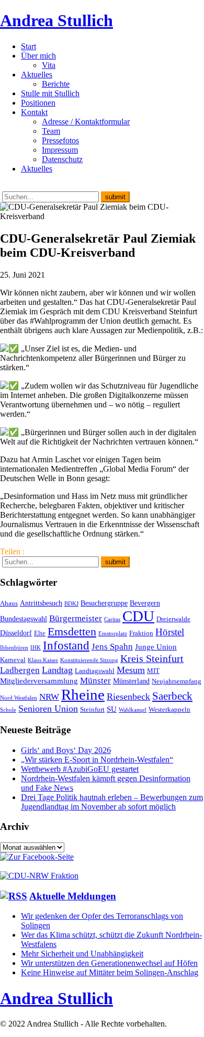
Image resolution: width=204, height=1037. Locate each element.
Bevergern (145, 603)
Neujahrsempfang (176, 681)
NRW (49, 696)
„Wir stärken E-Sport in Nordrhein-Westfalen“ (97, 759)
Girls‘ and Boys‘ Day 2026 (66, 750)
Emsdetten (72, 631)
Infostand (66, 645)
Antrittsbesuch (41, 603)
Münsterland (131, 681)
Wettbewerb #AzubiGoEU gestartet (80, 769)
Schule (8, 710)
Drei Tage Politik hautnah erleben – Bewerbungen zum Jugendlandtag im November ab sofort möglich (112, 802)
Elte (40, 633)
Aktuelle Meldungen (72, 896)
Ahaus (9, 603)
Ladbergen (20, 670)
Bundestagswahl (23, 618)
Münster (95, 681)
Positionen (38, 102)
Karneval (13, 660)
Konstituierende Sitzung (89, 660)
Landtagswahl (95, 671)
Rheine (83, 694)
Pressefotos (60, 140)
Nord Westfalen (18, 698)
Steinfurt (92, 709)
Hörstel (169, 631)
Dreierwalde (173, 619)
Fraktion (141, 633)
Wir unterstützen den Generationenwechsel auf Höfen (109, 963)
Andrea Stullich (56, 20)
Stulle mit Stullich (50, 93)
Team (51, 131)
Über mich (38, 55)
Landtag (57, 670)
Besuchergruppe (104, 603)
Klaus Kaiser (43, 660)
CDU (138, 616)
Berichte (56, 83)
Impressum (60, 149)
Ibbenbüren (14, 648)
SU (112, 708)
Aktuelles (36, 74)
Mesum (131, 670)
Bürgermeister (75, 618)
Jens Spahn (112, 647)
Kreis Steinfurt (152, 658)
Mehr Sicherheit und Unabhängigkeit (82, 953)
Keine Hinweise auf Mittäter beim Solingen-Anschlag (109, 972)
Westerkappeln (169, 709)
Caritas (112, 619)
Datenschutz (62, 159)
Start (28, 46)
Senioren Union (48, 708)
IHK (35, 648)
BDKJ (71, 604)
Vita (48, 65)
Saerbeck (172, 696)
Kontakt (34, 112)
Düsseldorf (16, 633)
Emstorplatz (112, 633)
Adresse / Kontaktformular (86, 121)
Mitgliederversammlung (39, 680)
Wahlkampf (132, 710)
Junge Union (156, 646)
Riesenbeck (128, 696)
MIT (153, 671)
